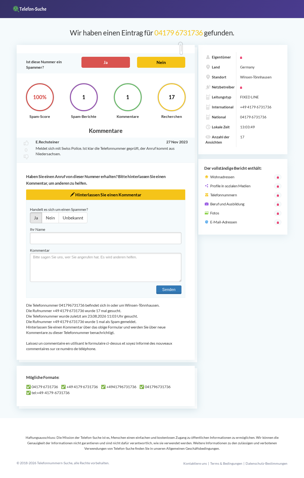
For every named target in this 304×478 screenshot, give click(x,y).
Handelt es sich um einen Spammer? (59, 209)
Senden (169, 290)
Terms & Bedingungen (226, 463)
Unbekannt (73, 217)
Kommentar (40, 250)
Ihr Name (37, 229)
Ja (106, 62)
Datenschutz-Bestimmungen (266, 463)
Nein (161, 62)
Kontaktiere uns (195, 463)
